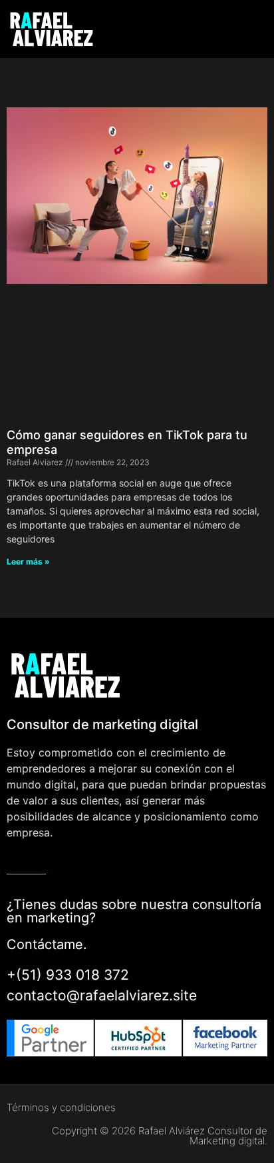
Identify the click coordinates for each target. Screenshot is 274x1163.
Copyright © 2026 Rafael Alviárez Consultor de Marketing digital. (159, 1135)
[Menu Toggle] (233, 29)
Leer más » (28, 562)
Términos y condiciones (61, 1107)
